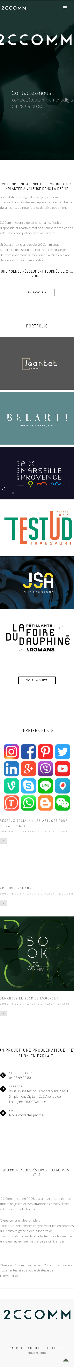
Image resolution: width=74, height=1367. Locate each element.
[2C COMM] (13, 7)
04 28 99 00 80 (20, 1077)
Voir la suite (37, 680)
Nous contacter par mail (27, 1115)
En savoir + (37, 292)
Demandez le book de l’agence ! (29, 998)
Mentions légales (37, 1352)
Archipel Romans (16, 888)
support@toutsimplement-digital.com (27, 831)
